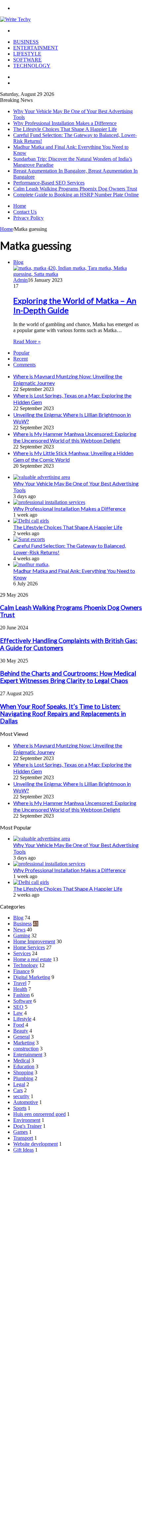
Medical (21, 1060)
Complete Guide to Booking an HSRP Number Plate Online (76, 194)
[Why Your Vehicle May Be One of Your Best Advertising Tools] (41, 477)
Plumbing (23, 1078)
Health (20, 989)
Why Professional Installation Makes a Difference (65, 123)
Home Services (29, 947)
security (21, 1096)
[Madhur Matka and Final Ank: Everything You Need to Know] (31, 564)
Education (23, 1066)
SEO (18, 1007)
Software (27, 60)
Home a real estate (32, 959)
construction (26, 1048)
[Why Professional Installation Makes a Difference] (49, 502)
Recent (20, 359)
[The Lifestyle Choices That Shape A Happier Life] (31, 521)
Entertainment (35, 48)
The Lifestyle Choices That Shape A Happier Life (65, 129)
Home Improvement (34, 941)
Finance (21, 971)
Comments (24, 364)
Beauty (20, 1031)
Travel (19, 983)
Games (20, 1132)
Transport (23, 1138)
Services (22, 953)
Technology (32, 65)
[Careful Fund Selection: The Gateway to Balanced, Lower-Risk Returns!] (29, 539)
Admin (20, 280)
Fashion (21, 995)
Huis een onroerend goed (39, 1114)
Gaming (21, 935)
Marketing (24, 1042)
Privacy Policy (28, 218)
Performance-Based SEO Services (49, 183)
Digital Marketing (31, 977)
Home (19, 206)
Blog (18, 917)
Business (26, 42)
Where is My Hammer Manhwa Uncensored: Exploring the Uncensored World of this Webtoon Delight (74, 437)
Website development (35, 1144)
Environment (26, 1120)
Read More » (27, 341)
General (21, 1037)
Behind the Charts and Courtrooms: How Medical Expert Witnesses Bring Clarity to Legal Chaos (68, 677)
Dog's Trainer (27, 1126)
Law (18, 1013)
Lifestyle (27, 54)
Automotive (25, 1102)
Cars (18, 1090)
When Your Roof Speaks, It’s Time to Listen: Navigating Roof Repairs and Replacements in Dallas (63, 714)
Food (18, 1025)
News (19, 929)
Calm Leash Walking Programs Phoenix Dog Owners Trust (75, 189)
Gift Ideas (23, 1150)
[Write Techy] (15, 19)
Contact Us (25, 212)
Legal (19, 1084)
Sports (19, 1108)
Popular (21, 353)
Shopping (23, 1072)
